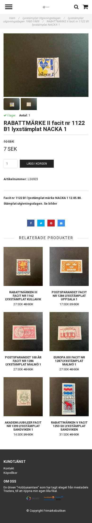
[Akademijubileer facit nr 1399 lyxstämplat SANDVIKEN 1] (23, 396)
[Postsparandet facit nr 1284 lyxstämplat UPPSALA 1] (69, 266)
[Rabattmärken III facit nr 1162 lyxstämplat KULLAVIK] (23, 266)
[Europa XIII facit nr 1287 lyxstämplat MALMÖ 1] (69, 331)
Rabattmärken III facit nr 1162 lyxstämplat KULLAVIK (23, 295)
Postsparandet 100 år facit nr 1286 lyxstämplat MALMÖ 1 (23, 361)
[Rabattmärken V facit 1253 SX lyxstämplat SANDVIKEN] (69, 396)
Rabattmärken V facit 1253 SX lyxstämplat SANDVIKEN (69, 426)
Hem (14, 18)
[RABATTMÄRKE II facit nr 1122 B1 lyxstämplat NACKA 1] (46, 65)
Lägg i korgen (37, 163)
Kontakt (9, 468)
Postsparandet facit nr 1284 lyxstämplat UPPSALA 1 (69, 295)
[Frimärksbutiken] (46, 7)
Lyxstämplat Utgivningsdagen (43, 18)
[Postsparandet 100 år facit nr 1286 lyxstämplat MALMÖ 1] (23, 331)
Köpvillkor (10, 473)
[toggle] (11, 7)
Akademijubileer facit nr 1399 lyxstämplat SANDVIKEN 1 (23, 426)
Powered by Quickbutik (46, 514)
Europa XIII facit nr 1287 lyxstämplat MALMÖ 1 (69, 361)
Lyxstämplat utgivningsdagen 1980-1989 (43, 19)
